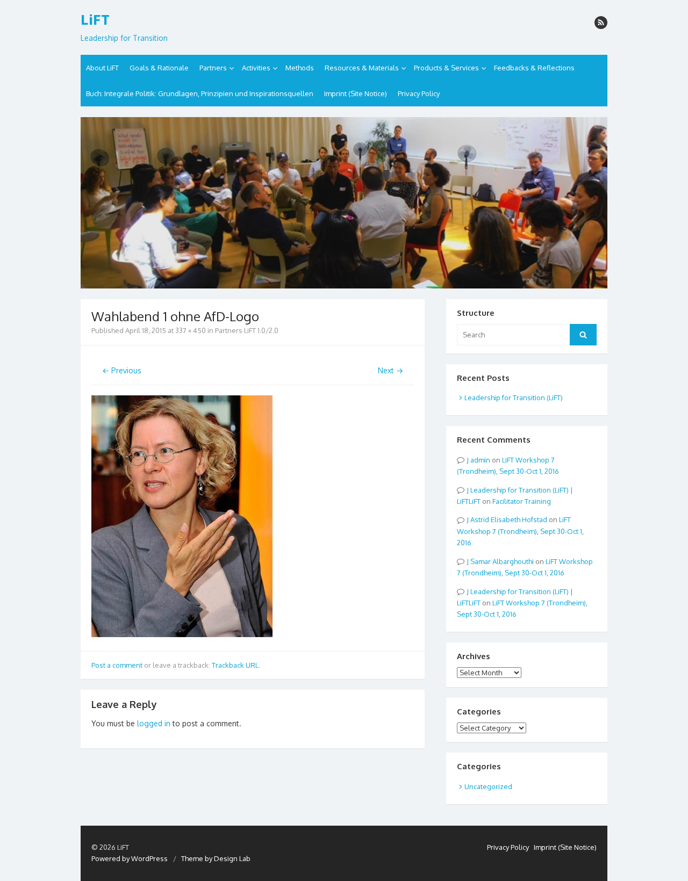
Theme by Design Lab (215, 858)
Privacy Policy (419, 93)
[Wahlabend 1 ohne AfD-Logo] (182, 634)
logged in (153, 723)
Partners (213, 67)
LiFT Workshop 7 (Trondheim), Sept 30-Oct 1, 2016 (520, 531)
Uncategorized (488, 786)
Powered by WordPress (129, 858)
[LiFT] (344, 202)
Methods (299, 67)
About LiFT (102, 67)
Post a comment (116, 665)
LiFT (95, 20)
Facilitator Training (521, 501)
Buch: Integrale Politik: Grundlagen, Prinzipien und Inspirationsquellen (199, 93)
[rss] (600, 22)
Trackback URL (235, 665)
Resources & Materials (362, 67)
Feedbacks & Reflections (534, 67)
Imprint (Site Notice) (355, 93)
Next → (390, 370)
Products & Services (446, 67)
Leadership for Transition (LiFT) (513, 397)
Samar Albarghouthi (502, 561)
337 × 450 (190, 330)
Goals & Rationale (159, 67)
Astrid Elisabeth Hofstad (508, 519)
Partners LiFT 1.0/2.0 (246, 330)
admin (480, 460)
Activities (256, 67)
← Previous (121, 370)
